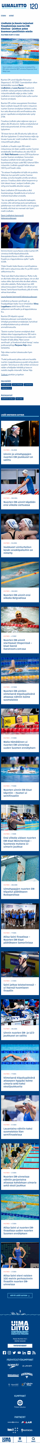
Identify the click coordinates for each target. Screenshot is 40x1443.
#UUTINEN (4, 35)
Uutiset (11, 15)
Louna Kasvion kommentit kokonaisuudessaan (19, 296)
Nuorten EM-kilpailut (8, 399)
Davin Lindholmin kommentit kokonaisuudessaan (12, 216)
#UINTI (11, 35)
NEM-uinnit (19, 399)
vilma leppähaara (17, 384)
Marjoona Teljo (6, 388)
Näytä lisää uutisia (19, 1295)
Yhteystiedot (20, 1346)
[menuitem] (33, 1440)
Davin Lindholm (6, 384)
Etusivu (3, 15)
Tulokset (4, 374)
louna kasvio (28, 384)
